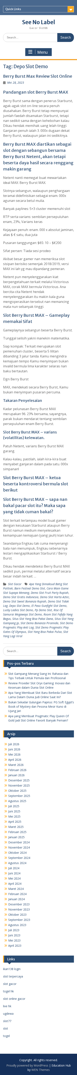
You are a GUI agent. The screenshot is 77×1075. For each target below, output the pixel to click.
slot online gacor (14, 999)
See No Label (38, 22)
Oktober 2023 (17, 915)
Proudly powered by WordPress (27, 1065)
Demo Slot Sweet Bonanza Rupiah (24, 601)
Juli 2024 (13, 868)
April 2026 (14, 760)
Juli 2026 (13, 744)
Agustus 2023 (17, 925)
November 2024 (19, 847)
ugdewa (8, 1013)
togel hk (8, 991)
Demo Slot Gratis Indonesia (20, 597)
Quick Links (13, 9)
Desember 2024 (19, 842)
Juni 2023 (14, 935)
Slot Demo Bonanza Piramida (39, 623)
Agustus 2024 (17, 863)
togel (6, 1036)
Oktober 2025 (17, 791)
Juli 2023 (13, 930)
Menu (42, 52)
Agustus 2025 (17, 801)
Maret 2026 (16, 765)
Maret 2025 (16, 827)
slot (5, 1028)
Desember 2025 (19, 780)
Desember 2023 (19, 904)
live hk (7, 1006)
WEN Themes (40, 1070)
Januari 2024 (16, 899)
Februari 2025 (17, 832)
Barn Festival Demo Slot (29, 588)
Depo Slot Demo (19, 606)
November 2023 (19, 909)
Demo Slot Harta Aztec (54, 597)
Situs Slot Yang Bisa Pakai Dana (32, 619)
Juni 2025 (14, 811)
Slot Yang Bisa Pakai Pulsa (45, 632)
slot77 (7, 1021)
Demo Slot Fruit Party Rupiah (49, 593)
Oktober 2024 (17, 853)
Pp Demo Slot (43, 610)
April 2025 (14, 822)
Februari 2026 (17, 770)
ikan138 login (12, 969)
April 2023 (14, 946)
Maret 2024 (16, 889)
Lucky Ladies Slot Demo (18, 610)
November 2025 (19, 785)
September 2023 (19, 920)
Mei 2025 (14, 816)
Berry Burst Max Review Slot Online (37, 76)
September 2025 (19, 796)
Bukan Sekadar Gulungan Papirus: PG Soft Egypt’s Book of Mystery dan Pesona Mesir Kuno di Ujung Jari (41, 706)
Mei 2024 (14, 878)
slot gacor (9, 984)
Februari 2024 (17, 894)
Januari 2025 (16, 837)
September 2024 (19, 858)
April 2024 (14, 884)
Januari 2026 (16, 775)
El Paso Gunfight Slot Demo (49, 606)
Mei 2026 (14, 754)
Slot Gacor (15, 584)
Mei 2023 (14, 940)
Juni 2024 (14, 873)
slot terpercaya (13, 976)
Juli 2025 (13, 806)
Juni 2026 (14, 749)
